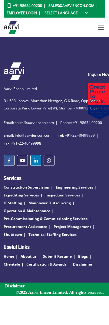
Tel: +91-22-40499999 (76, 135)
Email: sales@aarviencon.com (29, 122)
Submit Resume (57, 256)
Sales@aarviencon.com (71, 5)
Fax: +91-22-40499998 (22, 143)
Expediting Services (21, 195)
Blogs (83, 256)
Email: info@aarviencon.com (27, 135)
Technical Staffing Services (52, 234)
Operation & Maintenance (27, 210)
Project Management (72, 226)
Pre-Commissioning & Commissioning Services (46, 218)
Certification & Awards (46, 264)
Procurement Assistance (25, 226)
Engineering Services (74, 187)
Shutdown (13, 234)
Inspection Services (62, 195)
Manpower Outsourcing (49, 203)
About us (29, 256)
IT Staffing (13, 203)
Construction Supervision (26, 187)
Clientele (12, 264)
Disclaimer (82, 264)
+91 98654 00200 (27, 5)
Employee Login (22, 12)
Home (9, 256)
